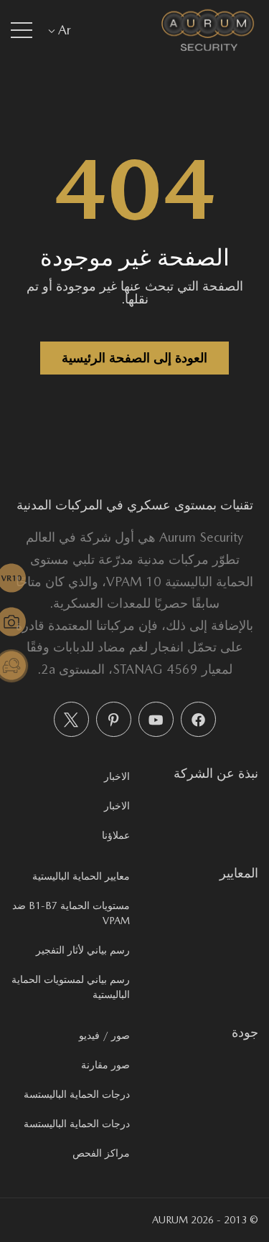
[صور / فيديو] (20, 622)
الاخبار (117, 776)
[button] (21, 30)
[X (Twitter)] (71, 719)
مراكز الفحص (101, 1153)
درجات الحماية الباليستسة (77, 1094)
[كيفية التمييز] (20, 665)
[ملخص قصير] (20, 578)
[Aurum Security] (207, 30)
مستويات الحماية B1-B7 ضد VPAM (71, 913)
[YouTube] (156, 719)
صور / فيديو (104, 1035)
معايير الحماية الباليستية (81, 876)
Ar (64, 29)
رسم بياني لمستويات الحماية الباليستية (70, 987)
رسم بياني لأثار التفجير (83, 950)
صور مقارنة (105, 1065)
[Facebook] (198, 719)
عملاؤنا (116, 835)
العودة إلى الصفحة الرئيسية (134, 357)
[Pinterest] (113, 719)
